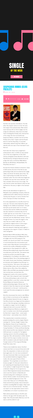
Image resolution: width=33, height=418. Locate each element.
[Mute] (22, 99)
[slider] (25, 99)
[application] (16, 99)
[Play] (6, 99)
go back (16, 77)
